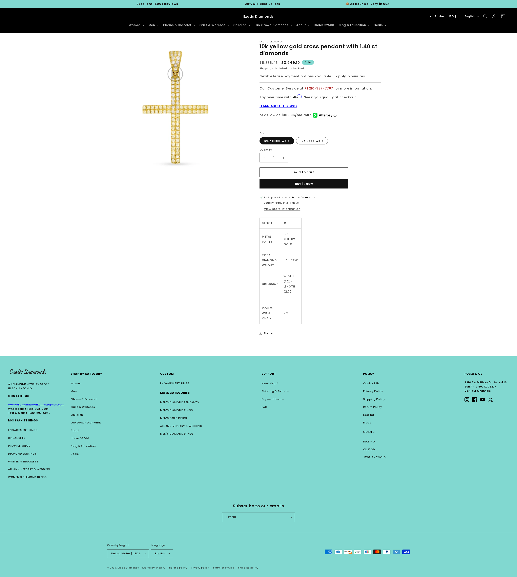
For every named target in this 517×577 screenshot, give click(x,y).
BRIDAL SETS (16, 438)
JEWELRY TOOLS (374, 457)
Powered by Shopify (152, 567)
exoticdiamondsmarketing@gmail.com (36, 404)
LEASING (369, 441)
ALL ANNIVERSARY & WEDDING (29, 469)
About (75, 430)
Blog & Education (83, 446)
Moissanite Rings (23, 420)
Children (77, 415)
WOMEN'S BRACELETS (23, 461)
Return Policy (372, 407)
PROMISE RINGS (19, 446)
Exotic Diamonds (128, 567)
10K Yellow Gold (277, 141)
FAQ (264, 407)
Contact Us (18, 396)
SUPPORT (269, 374)
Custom (167, 374)
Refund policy (178, 567)
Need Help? (270, 383)
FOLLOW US (473, 374)
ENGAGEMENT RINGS (23, 430)
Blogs (367, 422)
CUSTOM (369, 449)
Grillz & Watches (83, 407)
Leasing (368, 415)
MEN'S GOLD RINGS (173, 418)
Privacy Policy (373, 391)
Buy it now (304, 184)
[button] (136, 25)
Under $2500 (80, 438)
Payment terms (273, 399)
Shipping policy (248, 567)
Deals (75, 454)
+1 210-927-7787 (319, 88)
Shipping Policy (374, 399)
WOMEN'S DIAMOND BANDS (27, 477)
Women (76, 383)
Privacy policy (200, 567)
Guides (369, 432)
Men (74, 391)
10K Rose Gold (312, 141)
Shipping (265, 68)
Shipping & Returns (275, 391)
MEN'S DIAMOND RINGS (176, 410)
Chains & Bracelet (84, 399)
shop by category (86, 374)
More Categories (175, 393)
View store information (282, 209)
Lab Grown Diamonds (86, 422)
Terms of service (223, 567)
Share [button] (268, 333)
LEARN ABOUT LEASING (278, 106)
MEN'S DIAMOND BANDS (176, 434)
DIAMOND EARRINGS (22, 454)
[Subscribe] (290, 517)
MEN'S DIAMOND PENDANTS (179, 402)
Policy (368, 374)
